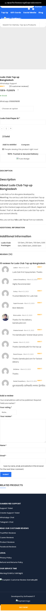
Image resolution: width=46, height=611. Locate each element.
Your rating (6, 407)
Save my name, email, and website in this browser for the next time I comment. (22, 467)
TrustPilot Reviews (8, 533)
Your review (6, 416)
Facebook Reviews (8, 546)
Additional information (12, 227)
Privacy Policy (6, 557)
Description (6, 170)
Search (43, 24)
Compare (25, 145)
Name (3, 445)
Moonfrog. (4, 197)
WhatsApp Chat (7, 517)
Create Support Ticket (10, 513)
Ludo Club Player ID (10, 118)
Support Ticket (6, 508)
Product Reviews (7, 542)
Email (3, 455)
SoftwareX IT (29, 596)
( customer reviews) (19, 86)
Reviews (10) (6, 254)
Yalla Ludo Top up (21, 220)
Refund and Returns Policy (11, 562)
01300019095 (14, 101)
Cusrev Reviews (7, 537)
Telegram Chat (6, 522)
